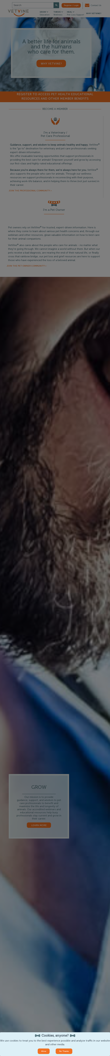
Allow (43, 1051)
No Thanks (64, 1051)
